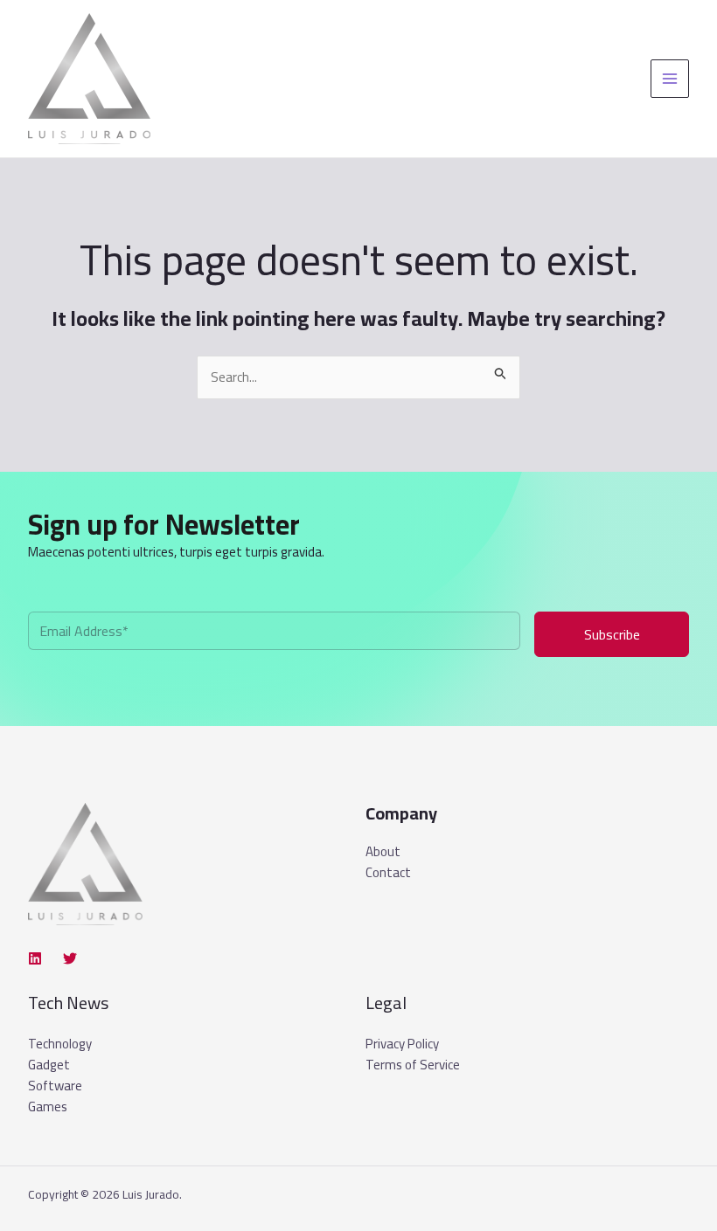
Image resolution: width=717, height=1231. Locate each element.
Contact (388, 872)
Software (55, 1085)
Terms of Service (412, 1064)
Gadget (49, 1064)
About (382, 851)
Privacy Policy (402, 1043)
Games (47, 1106)
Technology (60, 1043)
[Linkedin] (35, 958)
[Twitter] (70, 958)
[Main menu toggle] (670, 79)
